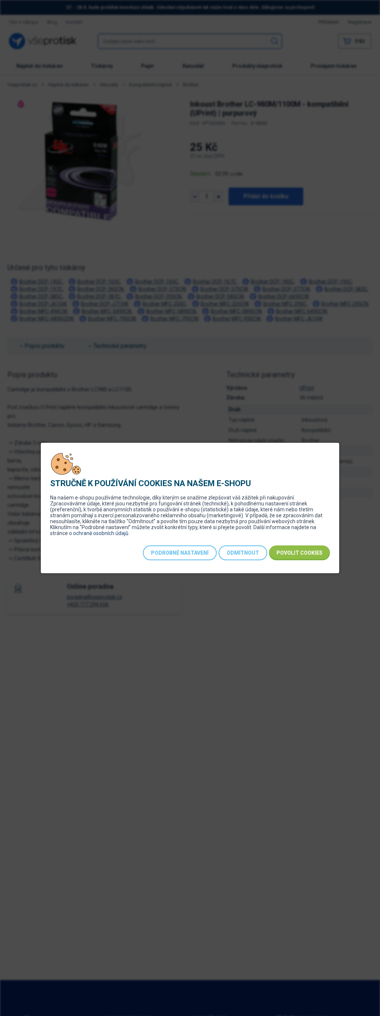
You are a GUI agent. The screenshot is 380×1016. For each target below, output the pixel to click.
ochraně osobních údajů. (101, 533)
